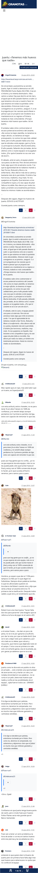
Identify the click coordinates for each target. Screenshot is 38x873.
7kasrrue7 (9, 435)
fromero (8, 851)
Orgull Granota (10, 75)
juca (6, 806)
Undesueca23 (10, 384)
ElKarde (8, 402)
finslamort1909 (10, 663)
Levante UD (6, 64)
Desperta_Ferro (10, 217)
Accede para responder (28, 67)
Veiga (7, 766)
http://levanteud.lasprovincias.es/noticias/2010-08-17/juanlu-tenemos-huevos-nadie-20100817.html (19, 230)
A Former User (10, 536)
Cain (6, 485)
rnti (6, 830)
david (7, 627)
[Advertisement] (19, 34)
